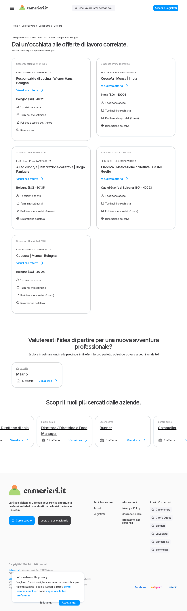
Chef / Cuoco (163, 517)
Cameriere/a (163, 509)
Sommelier (162, 549)
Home (15, 25)
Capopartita (44, 25)
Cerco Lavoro (28, 25)
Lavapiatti (161, 533)
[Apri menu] (12, 8)
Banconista (162, 541)
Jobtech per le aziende (54, 520)
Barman (160, 525)
